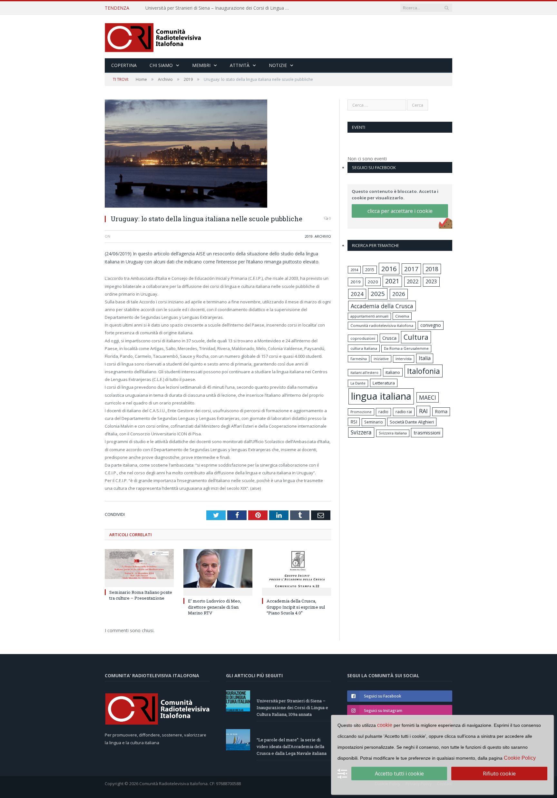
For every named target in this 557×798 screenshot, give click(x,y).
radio (383, 411)
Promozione (361, 412)
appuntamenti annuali (369, 316)
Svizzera (361, 432)
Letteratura (384, 383)
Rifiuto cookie (499, 773)
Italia (425, 358)
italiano (393, 372)
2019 (309, 236)
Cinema (402, 316)
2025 (378, 294)
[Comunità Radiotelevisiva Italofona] (153, 36)
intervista (404, 358)
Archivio (323, 236)
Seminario (373, 421)
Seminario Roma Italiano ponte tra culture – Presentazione (140, 595)
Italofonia (423, 371)
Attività (239, 65)
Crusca (389, 338)
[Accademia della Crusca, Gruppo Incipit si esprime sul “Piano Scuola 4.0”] (296, 571)
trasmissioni (427, 432)
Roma (441, 411)
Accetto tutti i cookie (399, 773)
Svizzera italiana (393, 433)
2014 (354, 269)
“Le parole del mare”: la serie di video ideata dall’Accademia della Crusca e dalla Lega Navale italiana (219, 8)
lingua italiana (381, 396)
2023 (431, 281)
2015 (369, 269)
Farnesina (358, 358)
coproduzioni (362, 338)
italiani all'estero (364, 372)
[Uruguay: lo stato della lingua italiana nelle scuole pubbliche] (218, 154)
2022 (412, 281)
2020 (373, 282)
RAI (423, 411)
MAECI (427, 397)
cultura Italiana (363, 348)
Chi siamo (161, 65)
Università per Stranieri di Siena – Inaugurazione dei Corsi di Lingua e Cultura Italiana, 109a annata (292, 707)
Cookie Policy (520, 758)
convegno (430, 325)
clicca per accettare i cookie (400, 210)
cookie (384, 725)
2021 (392, 281)
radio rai (404, 411)
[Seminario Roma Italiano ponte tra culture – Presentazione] (139, 567)
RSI (353, 422)
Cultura (416, 337)
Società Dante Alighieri (412, 422)
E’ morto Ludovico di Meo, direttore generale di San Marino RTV (214, 606)
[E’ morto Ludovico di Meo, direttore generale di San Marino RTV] (217, 571)
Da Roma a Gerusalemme (406, 348)
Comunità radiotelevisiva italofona (381, 325)
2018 (431, 269)
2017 (411, 269)
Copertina (124, 65)
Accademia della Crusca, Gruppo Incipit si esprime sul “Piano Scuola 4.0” (296, 606)
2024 (357, 294)
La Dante (358, 383)
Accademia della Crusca (382, 306)
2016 (389, 268)
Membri (201, 65)
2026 (398, 294)
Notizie (278, 65)
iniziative (381, 358)
